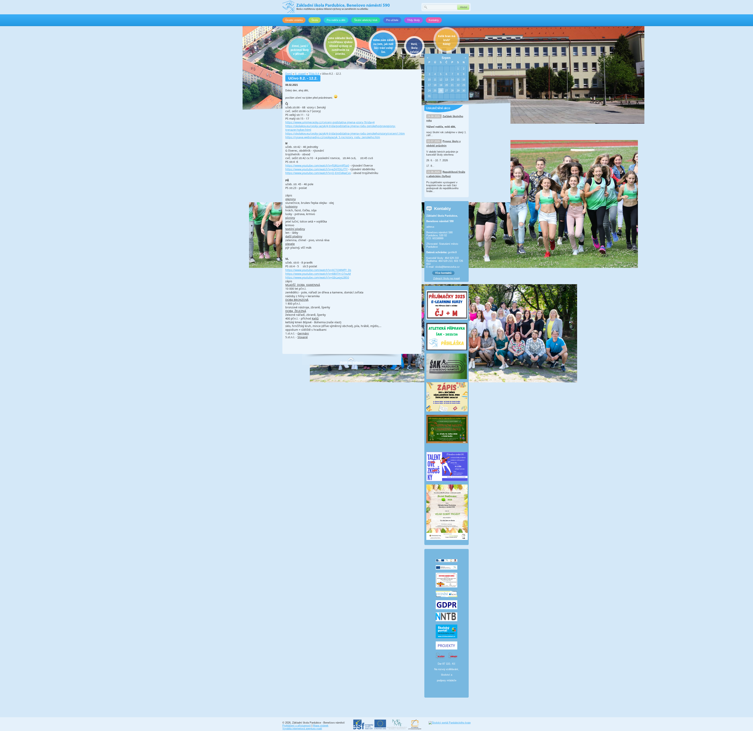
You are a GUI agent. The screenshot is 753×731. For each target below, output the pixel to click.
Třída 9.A (314, 73)
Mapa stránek (320, 725)
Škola (314, 20)
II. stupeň (300, 73)
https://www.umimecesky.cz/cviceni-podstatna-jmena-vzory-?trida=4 (330, 122)
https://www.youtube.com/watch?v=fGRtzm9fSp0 (317, 165)
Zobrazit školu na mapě (446, 278)
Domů (288, 73)
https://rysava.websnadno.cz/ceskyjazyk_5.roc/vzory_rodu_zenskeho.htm (332, 137)
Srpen (446, 58)
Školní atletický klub (365, 20)
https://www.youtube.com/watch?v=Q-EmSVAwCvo (318, 173)
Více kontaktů (443, 272)
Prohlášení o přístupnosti (296, 725)
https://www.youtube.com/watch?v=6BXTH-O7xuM (318, 274)
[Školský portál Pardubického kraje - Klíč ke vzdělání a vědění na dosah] (450, 722)
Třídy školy (413, 20)
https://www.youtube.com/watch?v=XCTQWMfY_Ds (318, 270)
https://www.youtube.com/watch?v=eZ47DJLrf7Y (316, 169)
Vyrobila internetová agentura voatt (302, 728)
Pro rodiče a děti (336, 20)
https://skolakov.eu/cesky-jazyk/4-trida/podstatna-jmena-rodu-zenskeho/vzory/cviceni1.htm (345, 133)
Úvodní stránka (294, 20)
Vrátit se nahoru (351, 362)
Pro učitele (392, 20)
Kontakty (434, 20)
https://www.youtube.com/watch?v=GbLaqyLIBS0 (317, 277)
